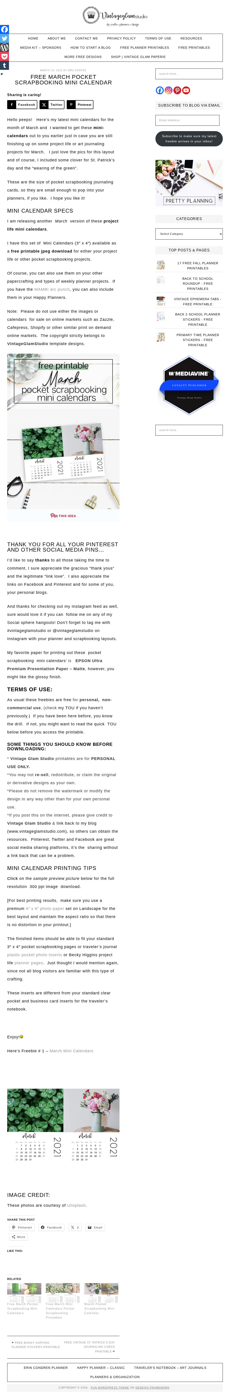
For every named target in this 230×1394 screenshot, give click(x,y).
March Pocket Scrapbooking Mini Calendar (99, 1308)
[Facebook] (4, 29)
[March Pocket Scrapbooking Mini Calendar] (101, 1293)
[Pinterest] (177, 90)
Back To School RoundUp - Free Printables (197, 284)
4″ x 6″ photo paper (46, 908)
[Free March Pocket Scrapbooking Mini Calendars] (24, 1293)
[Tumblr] (4, 65)
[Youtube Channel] (186, 90)
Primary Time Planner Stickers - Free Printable (198, 340)
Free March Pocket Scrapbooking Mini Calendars (22, 1308)
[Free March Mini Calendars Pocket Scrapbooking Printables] (63, 1293)
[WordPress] (4, 47)
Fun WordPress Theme (110, 1387)
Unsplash (76, 1205)
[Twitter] (4, 38)
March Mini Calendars (72, 1051)
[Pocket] (4, 56)
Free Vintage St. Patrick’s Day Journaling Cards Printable (89, 1347)
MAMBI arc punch (52, 289)
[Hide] (2, 74)
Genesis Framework (152, 1387)
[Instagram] (168, 90)
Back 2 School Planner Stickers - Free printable (197, 319)
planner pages (29, 963)
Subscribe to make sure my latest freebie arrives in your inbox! (189, 138)
